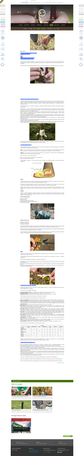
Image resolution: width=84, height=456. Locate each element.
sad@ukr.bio (50, 450)
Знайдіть (41, 443)
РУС (20, 12)
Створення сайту (45, 452)
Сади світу (26, 25)
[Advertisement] (42, 91)
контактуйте (55, 450)
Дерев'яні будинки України (33, 451)
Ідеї (54, 28)
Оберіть (62, 443)
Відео (38, 28)
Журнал (58, 28)
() (17, 381)
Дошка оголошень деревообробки (34, 452)
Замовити (39, 25)
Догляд (21, 25)
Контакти (45, 25)
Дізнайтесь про (21, 443)
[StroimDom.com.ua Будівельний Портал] (59, 452)
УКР (20, 11)
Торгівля (63, 25)
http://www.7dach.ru (61, 362)
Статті (51, 25)
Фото (35, 28)
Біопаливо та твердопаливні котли (34, 450)
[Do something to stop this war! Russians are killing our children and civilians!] (2, 2)
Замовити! (15, 430)
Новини (25, 28)
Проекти (33, 25)
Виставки (56, 25)
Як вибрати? (43, 28)
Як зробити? (49, 28)
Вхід (64, 12)
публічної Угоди (66, 450)
